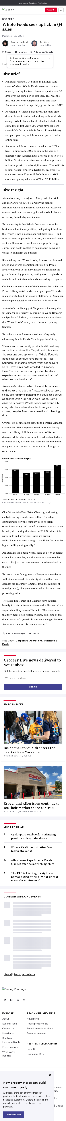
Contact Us (8, 1028)
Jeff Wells (44, 42)
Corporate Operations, (30, 640)
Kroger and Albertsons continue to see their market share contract (32, 805)
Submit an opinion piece (40, 1028)
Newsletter (8, 1033)
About (5, 1018)
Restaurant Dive (35, 1053)
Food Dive (32, 1048)
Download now (13, 1114)
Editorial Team (9, 1023)
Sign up (33, 686)
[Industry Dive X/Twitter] (17, 1000)
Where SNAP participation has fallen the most (31, 849)
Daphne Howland (19, 42)
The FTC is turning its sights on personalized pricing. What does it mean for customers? (34, 876)
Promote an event (36, 1033)
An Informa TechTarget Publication (33, 3)
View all (8, 974)
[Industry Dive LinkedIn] (5, 1000)
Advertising (33, 1018)
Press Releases (10, 1046)
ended (20, 300)
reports (58, 279)
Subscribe (51, 10)
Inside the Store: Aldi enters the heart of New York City (29, 750)
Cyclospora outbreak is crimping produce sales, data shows (33, 836)
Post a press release (24, 974)
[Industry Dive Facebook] (11, 1000)
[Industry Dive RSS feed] (24, 1000)
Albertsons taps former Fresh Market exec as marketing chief (32, 862)
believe (20, 403)
